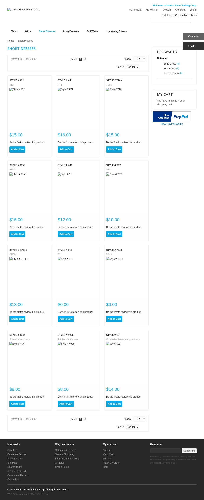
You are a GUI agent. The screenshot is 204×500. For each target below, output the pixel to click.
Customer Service (17, 454)
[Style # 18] (126, 362)
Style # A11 (65, 165)
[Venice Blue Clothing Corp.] (23, 9)
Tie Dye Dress (171, 73)
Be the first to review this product (26, 142)
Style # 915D (17, 165)
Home (10, 40)
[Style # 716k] (126, 108)
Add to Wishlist (30, 149)
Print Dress (170, 68)
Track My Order (111, 462)
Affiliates (59, 462)
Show (128, 59)
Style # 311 (65, 250)
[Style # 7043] (126, 277)
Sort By (120, 67)
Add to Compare (38, 149)
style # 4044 (17, 335)
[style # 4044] (29, 362)
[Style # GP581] (29, 277)
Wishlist (107, 458)
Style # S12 (113, 165)
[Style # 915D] (29, 192)
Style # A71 (65, 80)
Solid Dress (170, 63)
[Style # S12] (126, 192)
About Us (12, 450)
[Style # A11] (78, 192)
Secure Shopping (64, 454)
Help (105, 467)
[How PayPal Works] (172, 113)
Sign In (107, 450)
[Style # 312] (29, 108)
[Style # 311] (78, 277)
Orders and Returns (18, 475)
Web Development (17, 494)
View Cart (108, 454)
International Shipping (67, 458)
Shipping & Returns (65, 450)
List (17, 67)
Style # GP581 (18, 250)
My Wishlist (152, 9)
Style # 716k (114, 80)
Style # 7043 (114, 250)
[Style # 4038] (78, 362)
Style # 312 (16, 80)
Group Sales (62, 467)
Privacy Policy (15, 458)
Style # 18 (112, 335)
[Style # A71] (78, 108)
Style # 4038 (66, 335)
